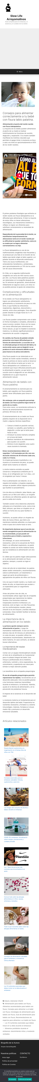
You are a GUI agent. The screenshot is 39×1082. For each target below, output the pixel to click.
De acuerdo (12, 1079)
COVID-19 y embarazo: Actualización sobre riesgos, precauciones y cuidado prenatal (15, 839)
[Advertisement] (19, 48)
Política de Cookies (9, 1064)
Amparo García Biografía (8, 1046)
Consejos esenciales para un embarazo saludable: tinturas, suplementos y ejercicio (13, 780)
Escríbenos (23, 1057)
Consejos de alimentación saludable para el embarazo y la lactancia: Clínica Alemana (15, 958)
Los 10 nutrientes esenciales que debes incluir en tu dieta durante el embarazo (15, 988)
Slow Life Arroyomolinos (16, 17)
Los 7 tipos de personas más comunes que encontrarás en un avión (14, 869)
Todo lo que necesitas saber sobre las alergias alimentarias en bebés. (16, 928)
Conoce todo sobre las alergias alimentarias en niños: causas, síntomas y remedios (14, 899)
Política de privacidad (9, 1061)
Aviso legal (6, 1057)
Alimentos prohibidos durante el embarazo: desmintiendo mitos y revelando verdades (18, 1031)
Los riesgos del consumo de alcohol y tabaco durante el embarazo (16, 809)
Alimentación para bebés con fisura (18, 1004)
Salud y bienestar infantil (14, 1001)
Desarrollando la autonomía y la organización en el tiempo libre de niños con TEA (15, 750)
